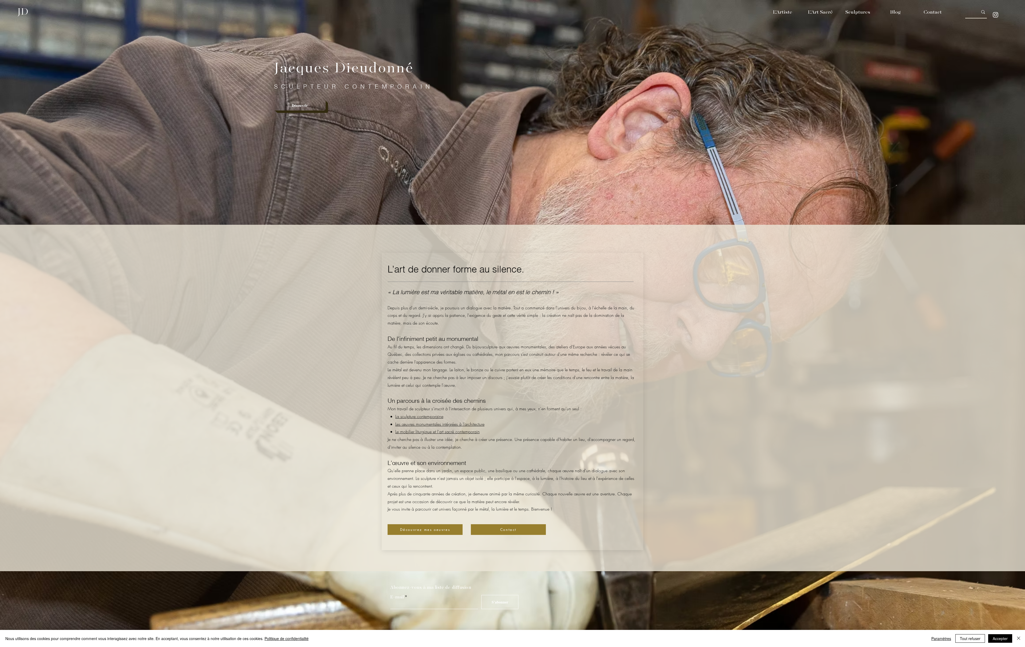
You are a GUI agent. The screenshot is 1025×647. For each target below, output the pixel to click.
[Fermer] (1018, 638)
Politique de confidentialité (287, 638)
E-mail (397, 597)
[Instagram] (995, 14)
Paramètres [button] (941, 638)
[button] (782, 12)
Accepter (1000, 638)
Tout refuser (970, 638)
